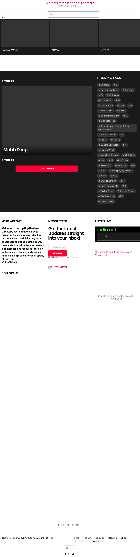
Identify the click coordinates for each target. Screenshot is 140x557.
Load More (46, 168)
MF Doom (106, 165)
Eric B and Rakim (110, 115)
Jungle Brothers (109, 144)
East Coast (107, 110)
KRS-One (130, 155)
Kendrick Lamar (109, 155)
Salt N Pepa (107, 191)
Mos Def (122, 165)
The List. (87, 538)
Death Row (107, 105)
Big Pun (129, 90)
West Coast (107, 201)
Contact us (97, 541)
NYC (115, 175)
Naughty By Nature (122, 170)
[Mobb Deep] (47, 120)
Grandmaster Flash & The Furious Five (113, 127)
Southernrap (108, 196)
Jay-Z (105, 50)
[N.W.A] (74, 33)
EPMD (122, 110)
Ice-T (104, 139)
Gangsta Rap (108, 121)
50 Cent (105, 85)
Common (106, 100)
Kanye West (10, 50)
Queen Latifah (108, 180)
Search (95, 14)
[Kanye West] (25, 33)
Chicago (114, 95)
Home (76, 538)
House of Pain (108, 134)
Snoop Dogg (127, 191)
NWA (103, 175)
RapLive (112, 538)
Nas (103, 170)
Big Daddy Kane (109, 90)
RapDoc (100, 538)
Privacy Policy (80, 541)
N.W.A (55, 50)
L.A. (102, 160)
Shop (124, 538)
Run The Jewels (109, 186)
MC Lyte (124, 160)
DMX (122, 105)
